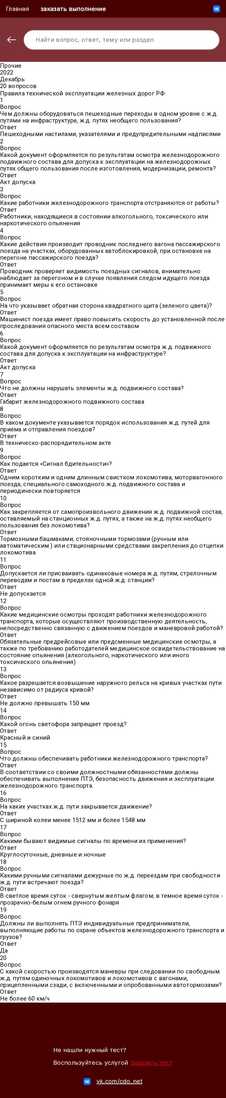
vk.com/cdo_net (119, 1081)
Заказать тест (151, 1062)
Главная (17, 9)
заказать (73, 9)
